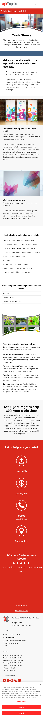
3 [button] (21, 605)
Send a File (21, 471)
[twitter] (8, 680)
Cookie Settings (21, 701)
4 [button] (24, 605)
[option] (21, 582)
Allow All (21, 713)
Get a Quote (21, 493)
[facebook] (4, 680)
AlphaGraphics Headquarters (21, 625)
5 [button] (27, 605)
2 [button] (19, 605)
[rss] (19, 680)
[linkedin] (12, 680)
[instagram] (15, 680)
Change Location (17, 623)
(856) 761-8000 (21, 519)
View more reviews (21, 611)
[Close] (40, 684)
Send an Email (10, 637)
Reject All (21, 707)
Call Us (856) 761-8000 (12, 634)
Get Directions (21, 541)
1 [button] (16, 605)
